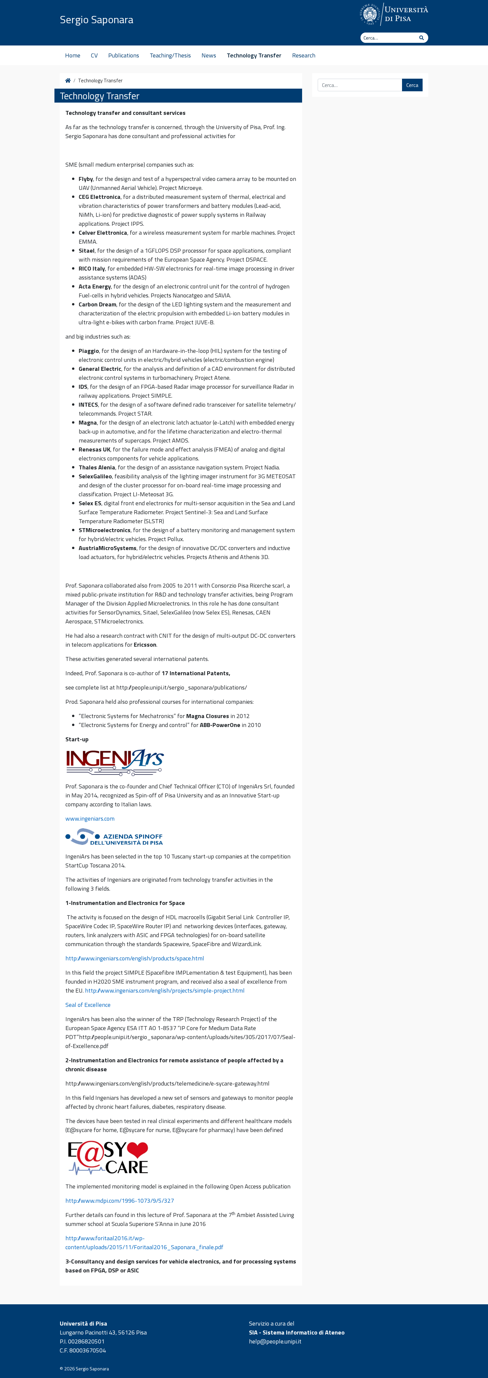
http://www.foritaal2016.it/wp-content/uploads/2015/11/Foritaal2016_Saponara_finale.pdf (144, 1243)
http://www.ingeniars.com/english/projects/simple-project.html (165, 990)
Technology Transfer (254, 55)
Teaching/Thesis (170, 55)
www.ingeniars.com (90, 818)
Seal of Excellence (88, 1004)
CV (94, 55)
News (209, 55)
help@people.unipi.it (275, 1341)
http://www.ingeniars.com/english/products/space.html (134, 958)
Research (303, 55)
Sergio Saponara (96, 19)
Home (72, 55)
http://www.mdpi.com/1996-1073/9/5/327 (119, 1200)
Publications (123, 55)
